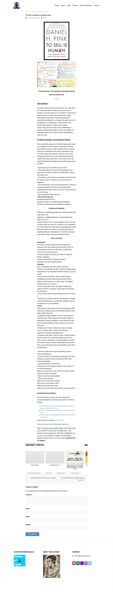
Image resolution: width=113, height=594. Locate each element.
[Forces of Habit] (16, 5)
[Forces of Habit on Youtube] (74, 563)
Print (57, 420)
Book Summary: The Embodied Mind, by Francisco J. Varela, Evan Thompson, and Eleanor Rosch (74, 467)
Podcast (75, 5)
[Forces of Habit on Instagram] (86, 563)
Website (28, 524)
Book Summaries (86, 5)
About (63, 5)
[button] (86, 445)
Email (28, 516)
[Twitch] (82, 563)
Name (28, 508)
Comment (29, 495)
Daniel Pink (49, 473)
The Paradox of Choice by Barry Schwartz (43, 478)
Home (57, 5)
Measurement (35, 465)
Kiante (45, 17)
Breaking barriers (55, 465)
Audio (62, 420)
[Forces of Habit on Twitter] (90, 563)
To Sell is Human (74, 473)
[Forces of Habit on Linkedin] (78, 563)
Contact (96, 5)
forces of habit (61, 473)
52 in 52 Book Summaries (37, 11)
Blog (68, 5)
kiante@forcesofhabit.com (83, 556)
